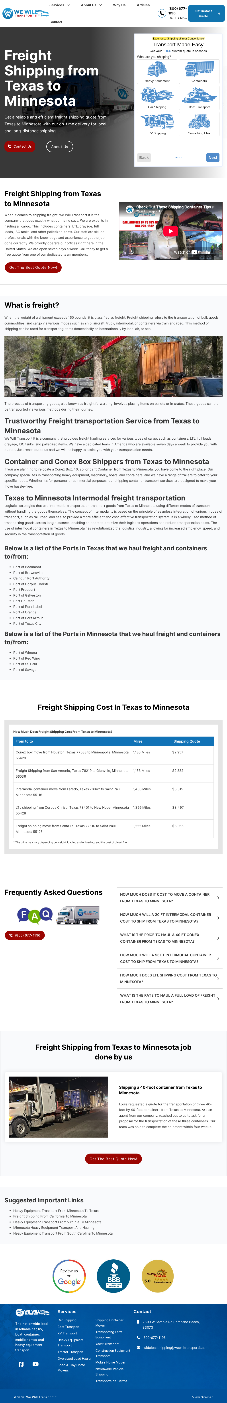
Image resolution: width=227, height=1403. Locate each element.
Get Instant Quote (203, 13)
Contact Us (23, 146)
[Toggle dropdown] (68, 5)
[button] (170, 897)
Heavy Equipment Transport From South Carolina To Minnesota (63, 1233)
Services (56, 5)
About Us (88, 5)
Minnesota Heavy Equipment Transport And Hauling (53, 1227)
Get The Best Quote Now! (33, 267)
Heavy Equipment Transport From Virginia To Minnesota (57, 1222)
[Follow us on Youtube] (35, 1364)
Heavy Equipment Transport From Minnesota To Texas (56, 1211)
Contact (55, 22)
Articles (143, 5)
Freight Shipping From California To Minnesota (50, 1216)
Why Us (119, 5)
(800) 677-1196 (27, 935)
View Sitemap (202, 1397)
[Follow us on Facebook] (21, 1364)
